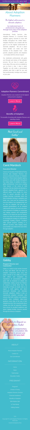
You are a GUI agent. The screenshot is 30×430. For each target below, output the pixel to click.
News (15, 370)
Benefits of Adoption (15, 398)
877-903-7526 (22, 1)
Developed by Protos (17, 422)
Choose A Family (15, 389)
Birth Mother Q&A (15, 401)
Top (15, 416)
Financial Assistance (15, 395)
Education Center (15, 376)
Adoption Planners (7, 3)
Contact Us (15, 353)
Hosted (10, 422)
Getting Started (15, 407)
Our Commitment (15, 356)
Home (15, 367)
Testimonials (15, 373)
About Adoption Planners (15, 350)
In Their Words (15, 404)
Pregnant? (15, 386)
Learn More (15, 101)
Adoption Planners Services (15, 392)
